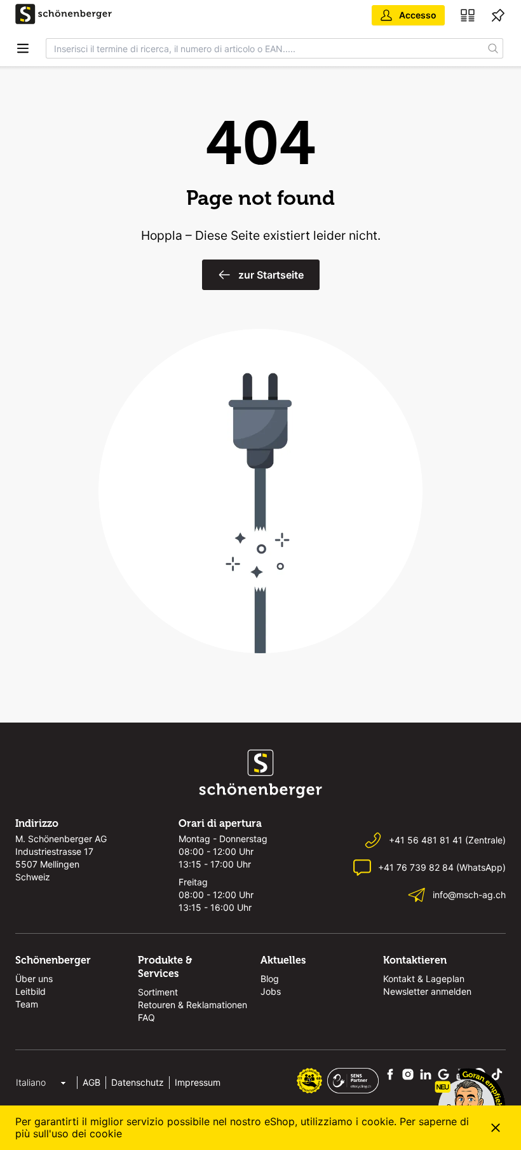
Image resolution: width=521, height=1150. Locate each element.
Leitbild (30, 991)
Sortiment (158, 992)
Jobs (270, 991)
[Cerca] (493, 48)
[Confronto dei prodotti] (467, 15)
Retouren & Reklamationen (192, 1004)
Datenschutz (137, 1082)
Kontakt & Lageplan (423, 978)
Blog (269, 978)
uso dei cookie (86, 1133)
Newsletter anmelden (427, 991)
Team (26, 1004)
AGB (91, 1082)
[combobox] (265, 48)
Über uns (34, 978)
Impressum (197, 1082)
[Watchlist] (498, 15)
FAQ (146, 1017)
